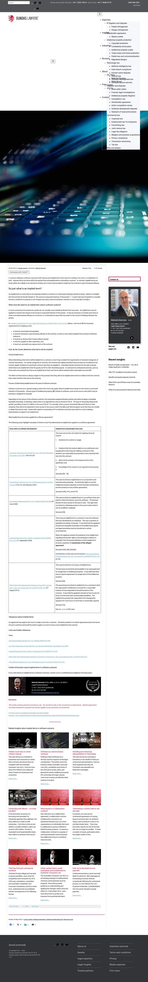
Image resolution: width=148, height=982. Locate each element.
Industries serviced (119, 946)
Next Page (35, 906)
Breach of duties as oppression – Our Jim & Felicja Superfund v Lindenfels (123, 366)
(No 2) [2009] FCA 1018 (33, 651)
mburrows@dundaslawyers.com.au (46, 693)
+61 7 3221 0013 (79, 2)
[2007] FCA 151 (37, 662)
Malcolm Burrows (40, 268)
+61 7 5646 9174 (104, 2)
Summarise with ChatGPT (19, 272)
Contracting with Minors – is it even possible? (22, 810)
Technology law (68, 919)
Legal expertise (84, 958)
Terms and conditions (120, 952)
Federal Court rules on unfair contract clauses (20, 753)
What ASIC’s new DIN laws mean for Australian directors (124, 383)
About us (81, 946)
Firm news (115, 970)
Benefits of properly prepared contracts (122, 377)
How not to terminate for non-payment (84, 869)
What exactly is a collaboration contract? (53, 810)
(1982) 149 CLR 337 (38, 323)
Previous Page (13, 906)
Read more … (13, 779)
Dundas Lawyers (23, 268)
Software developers (39, 919)
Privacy (113, 958)
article (63, 609)
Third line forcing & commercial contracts (21, 869)
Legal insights (28, 919)
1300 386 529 (133, 2)
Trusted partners (85, 970)
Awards (81, 952)
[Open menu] (53, 61)
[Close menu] (99, 14)
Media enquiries (117, 964)
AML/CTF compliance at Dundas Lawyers (123, 372)
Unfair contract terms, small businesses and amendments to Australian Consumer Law (53, 870)
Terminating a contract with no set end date (86, 810)
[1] (9, 713)
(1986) (38, 646)
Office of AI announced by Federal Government (124, 390)
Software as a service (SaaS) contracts (52, 753)
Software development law (54, 919)
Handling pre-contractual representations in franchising (84, 753)
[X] (132, 338)
